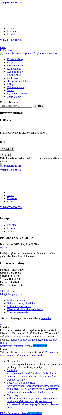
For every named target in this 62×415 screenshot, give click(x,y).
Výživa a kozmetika (18, 93)
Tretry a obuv (14, 96)
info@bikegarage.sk (11, 294)
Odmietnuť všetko (23, 345)
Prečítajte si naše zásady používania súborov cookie (29, 354)
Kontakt (11, 34)
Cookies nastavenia (17, 312)
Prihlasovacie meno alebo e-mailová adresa (23, 132)
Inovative (46, 318)
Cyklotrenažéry (15, 71)
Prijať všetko (40, 345)
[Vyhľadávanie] (38, 106)
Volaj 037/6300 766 (11, 40)
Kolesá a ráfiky (15, 59)
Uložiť (4, 413)
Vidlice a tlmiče (15, 87)
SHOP (10, 24)
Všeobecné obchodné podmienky (25, 309)
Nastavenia (6, 345)
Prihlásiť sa (6, 50)
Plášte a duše (14, 74)
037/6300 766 (11, 2)
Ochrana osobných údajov (21, 303)
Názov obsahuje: (9, 102)
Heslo (3, 142)
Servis (10, 28)
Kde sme (12, 31)
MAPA (4, 247)
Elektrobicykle (15, 65)
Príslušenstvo (14, 77)
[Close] (1, 127)
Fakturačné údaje (16, 300)
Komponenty (14, 68)
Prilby (10, 84)
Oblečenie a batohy (17, 81)
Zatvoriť (5, 155)
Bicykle (11, 62)
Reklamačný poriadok (19, 306)
